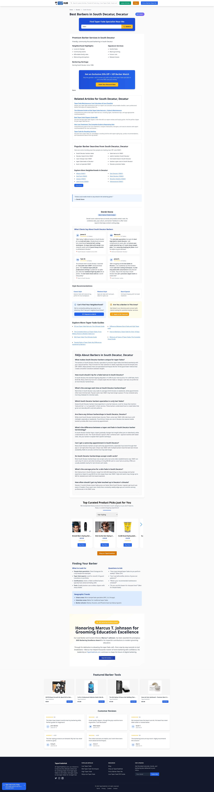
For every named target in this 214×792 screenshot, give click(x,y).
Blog (109, 766)
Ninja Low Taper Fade (88, 774)
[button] (141, 524)
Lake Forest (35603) (82, 181)
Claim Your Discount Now (107, 84)
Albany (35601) (80, 173)
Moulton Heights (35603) (118, 179)
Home (71, 9)
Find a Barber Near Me (149, 3)
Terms (98, 788)
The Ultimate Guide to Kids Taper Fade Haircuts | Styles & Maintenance (98, 110)
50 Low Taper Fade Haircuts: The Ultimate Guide (89, 326)
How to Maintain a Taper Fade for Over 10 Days (124, 332)
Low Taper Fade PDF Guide (116, 774)
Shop (136, 3)
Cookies (109, 788)
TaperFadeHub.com (94, 652)
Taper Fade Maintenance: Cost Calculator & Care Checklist (93, 103)
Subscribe (155, 774)
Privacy (104, 788)
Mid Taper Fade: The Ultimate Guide (85, 337)
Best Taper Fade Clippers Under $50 (85, 117)
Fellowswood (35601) (116, 181)
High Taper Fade (87, 771)
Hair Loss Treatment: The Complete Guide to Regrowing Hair (94, 124)
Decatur (78, 9)
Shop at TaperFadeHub (115, 769)
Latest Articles (125, 3)
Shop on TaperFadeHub (107, 553)
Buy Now (82, 545)
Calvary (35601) (81, 179)
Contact (115, 788)
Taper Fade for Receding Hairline (85, 131)
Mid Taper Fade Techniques (90, 769)
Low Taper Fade (86, 766)
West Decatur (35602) (116, 176)
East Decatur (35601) (116, 173)
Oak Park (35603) (81, 176)
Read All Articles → (107, 658)
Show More (79, 185)
